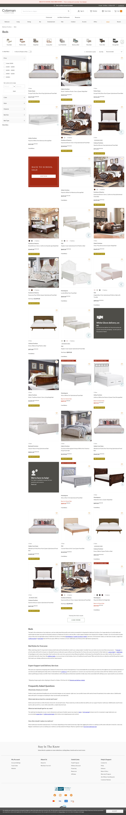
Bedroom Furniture (7, 27)
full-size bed (86, 712)
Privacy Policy (62, 812)
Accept (114, 811)
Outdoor (73, 21)
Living (18, 21)
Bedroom (7, 21)
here (83, 812)
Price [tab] (5, 58)
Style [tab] (5, 103)
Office (95, 21)
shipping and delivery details (77, 680)
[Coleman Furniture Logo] (9, 13)
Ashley (85, 636)
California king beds (49, 714)
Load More (75, 620)
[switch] (30, 52)
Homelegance (69, 636)
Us (43, 763)
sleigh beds (119, 652)
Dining (29, 21)
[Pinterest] (71, 796)
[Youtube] (65, 796)
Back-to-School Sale (66, 399)
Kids (62, 21)
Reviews (106, 779)
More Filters (5, 124)
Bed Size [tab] (6, 115)
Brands (119, 21)
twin (80, 712)
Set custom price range (10, 83)
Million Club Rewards (63, 17)
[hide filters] (6, 51)
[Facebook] (54, 796)
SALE (108, 22)
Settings (15, 763)
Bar (40, 21)
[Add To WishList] (56, 58)
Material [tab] (6, 109)
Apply (14, 91)
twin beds (40, 638)
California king (32, 638)
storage (118, 650)
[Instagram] (60, 796)
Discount (76, 765)
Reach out (33, 484)
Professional (49, 17)
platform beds (51, 656)
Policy (104, 771)
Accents (84, 21)
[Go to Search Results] (68, 11)
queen (37, 714)
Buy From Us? (46, 765)
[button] (80, 11)
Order (14, 765)
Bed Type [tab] (6, 120)
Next (122, 41)
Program (75, 763)
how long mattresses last (90, 726)
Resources (77, 17)
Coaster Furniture (78, 636)
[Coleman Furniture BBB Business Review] (63, 790)
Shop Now (43, 176)
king (41, 714)
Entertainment (51, 21)
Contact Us (121, 5)
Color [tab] (5, 97)
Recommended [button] (110, 51)
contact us (64, 671)
